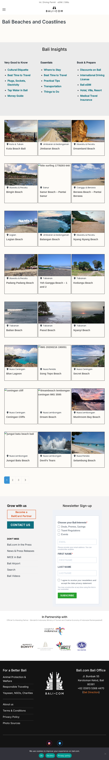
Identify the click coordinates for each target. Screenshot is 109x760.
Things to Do (51, 91)
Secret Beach (81, 373)
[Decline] (105, 754)
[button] (4, 9)
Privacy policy (64, 755)
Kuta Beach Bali (16, 148)
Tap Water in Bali (18, 90)
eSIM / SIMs (63, 2)
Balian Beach (14, 330)
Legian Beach (14, 239)
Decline (50, 755)
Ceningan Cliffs (15, 417)
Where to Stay (52, 69)
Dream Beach (48, 417)
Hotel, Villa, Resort (91, 90)
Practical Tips (52, 80)
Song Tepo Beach (50, 373)
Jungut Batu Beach (18, 460)
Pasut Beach (47, 330)
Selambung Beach (84, 460)
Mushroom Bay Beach (86, 417)
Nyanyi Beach (81, 330)
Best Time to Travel (19, 75)
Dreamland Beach (84, 148)
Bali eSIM (85, 84)
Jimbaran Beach (50, 148)
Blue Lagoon (14, 373)
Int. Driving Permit (47, 2)
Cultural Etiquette (18, 69)
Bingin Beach (14, 192)
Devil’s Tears (47, 460)
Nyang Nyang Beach (85, 239)
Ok (41, 755)
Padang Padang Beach (20, 283)
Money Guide (15, 95)
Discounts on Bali (90, 69)
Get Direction (91, 692)
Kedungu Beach (83, 283)
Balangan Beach (50, 239)
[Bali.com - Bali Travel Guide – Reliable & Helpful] (54, 10)
